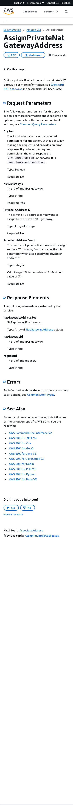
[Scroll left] (20, 11)
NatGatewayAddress (39, 329)
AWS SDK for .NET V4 (22, 438)
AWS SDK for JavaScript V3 (26, 458)
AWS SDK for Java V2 (22, 453)
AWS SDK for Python (22, 474)
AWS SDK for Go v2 (21, 448)
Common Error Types (40, 394)
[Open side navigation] (5, 21)
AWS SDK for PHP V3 (22, 469)
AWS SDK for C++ (20, 443)
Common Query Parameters (38, 124)
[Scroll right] (57, 11)
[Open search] (66, 11)
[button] (14, 69)
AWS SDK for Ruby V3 (23, 479)
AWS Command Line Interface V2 (30, 433)
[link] (54, 30)
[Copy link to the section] (4, 103)
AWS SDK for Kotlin (21, 464)
